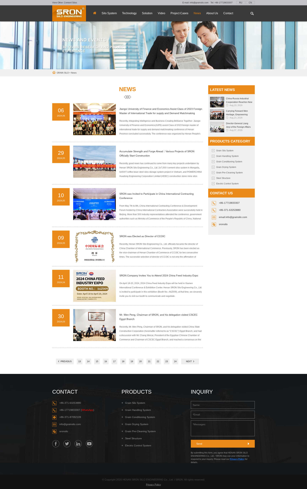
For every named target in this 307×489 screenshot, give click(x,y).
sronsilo (223, 224)
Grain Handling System (227, 156)
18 (123, 361)
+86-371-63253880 (70, 402)
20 (140, 361)
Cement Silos (70, 2)
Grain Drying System (226, 167)
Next (189, 361)
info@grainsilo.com (199, 2)
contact (65, 392)
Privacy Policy (237, 459)
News (197, 13)
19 (132, 361)
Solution (147, 13)
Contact (228, 13)
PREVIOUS (66, 361)
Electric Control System (227, 183)
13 (79, 361)
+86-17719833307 (223, 2)
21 (149, 361)
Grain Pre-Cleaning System (229, 172)
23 (166, 361)
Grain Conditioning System (229, 161)
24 (175, 361)
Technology (129, 13)
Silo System (109, 13)
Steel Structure (223, 178)
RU (240, 2)
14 (88, 361)
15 (97, 361)
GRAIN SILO (63, 73)
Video (161, 13)
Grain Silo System (224, 150)
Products (137, 392)
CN (250, 2)
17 (114, 361)
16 (105, 361)
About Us (212, 13)
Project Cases (179, 13)
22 (158, 361)
